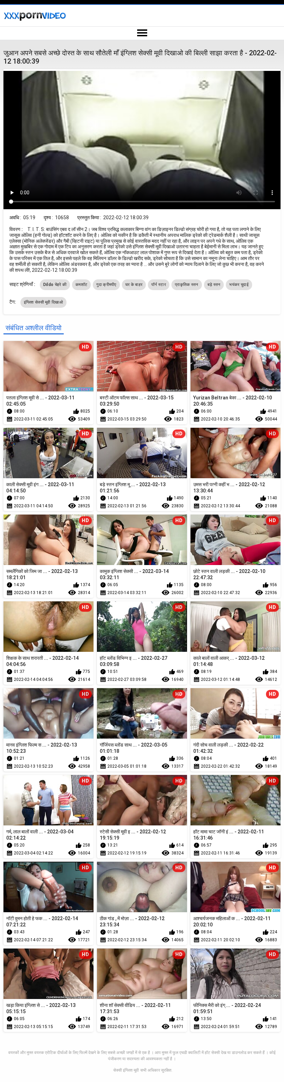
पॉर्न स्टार (158, 284)
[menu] (142, 33)
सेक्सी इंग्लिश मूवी (126, 1070)
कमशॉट (81, 284)
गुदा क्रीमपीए (106, 284)
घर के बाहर (133, 284)
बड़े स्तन (214, 284)
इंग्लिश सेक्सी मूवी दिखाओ (43, 302)
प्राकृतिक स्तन (186, 284)
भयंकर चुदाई (238, 284)
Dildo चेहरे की (54, 284)
